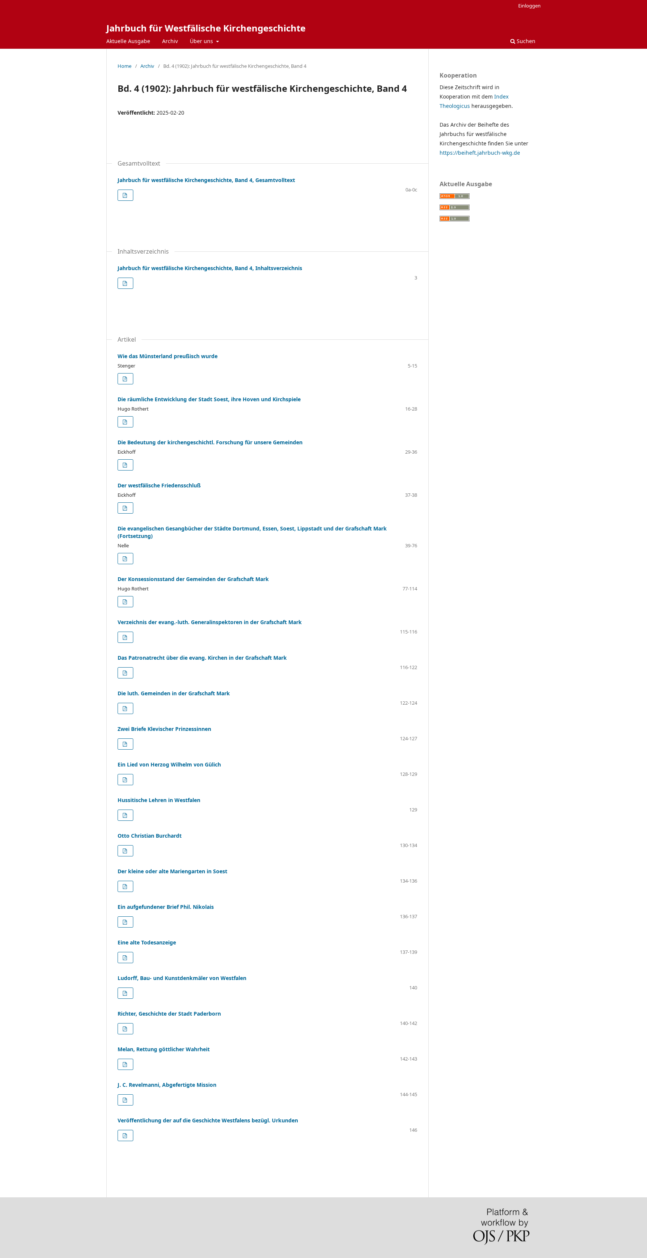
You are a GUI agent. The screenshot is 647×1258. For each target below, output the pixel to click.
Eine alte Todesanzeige (147, 942)
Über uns (202, 41)
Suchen (525, 41)
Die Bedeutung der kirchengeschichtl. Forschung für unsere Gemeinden (210, 442)
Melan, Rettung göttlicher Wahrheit (164, 1049)
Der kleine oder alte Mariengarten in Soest (172, 871)
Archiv (170, 41)
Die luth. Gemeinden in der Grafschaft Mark (174, 693)
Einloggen (529, 5)
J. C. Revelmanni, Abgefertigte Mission (167, 1084)
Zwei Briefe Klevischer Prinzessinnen (164, 728)
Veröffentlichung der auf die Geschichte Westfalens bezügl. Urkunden (208, 1120)
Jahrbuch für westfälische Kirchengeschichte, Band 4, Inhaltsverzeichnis (210, 268)
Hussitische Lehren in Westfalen (159, 800)
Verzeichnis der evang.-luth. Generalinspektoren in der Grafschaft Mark (210, 622)
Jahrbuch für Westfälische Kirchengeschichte (206, 28)
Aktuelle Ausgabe (128, 41)
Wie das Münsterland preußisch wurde (168, 356)
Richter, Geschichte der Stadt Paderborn (169, 1013)
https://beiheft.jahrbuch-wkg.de (480, 152)
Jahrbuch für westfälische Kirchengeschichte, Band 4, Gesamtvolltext (206, 180)
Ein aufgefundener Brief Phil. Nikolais (166, 906)
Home (124, 66)
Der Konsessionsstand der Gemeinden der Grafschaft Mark (193, 579)
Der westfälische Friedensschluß (159, 485)
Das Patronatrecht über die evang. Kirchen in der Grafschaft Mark (202, 657)
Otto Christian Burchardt (150, 835)
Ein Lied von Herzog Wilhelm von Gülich (169, 764)
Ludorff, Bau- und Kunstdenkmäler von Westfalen (182, 978)
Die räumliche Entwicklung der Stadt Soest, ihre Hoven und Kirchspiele (209, 399)
